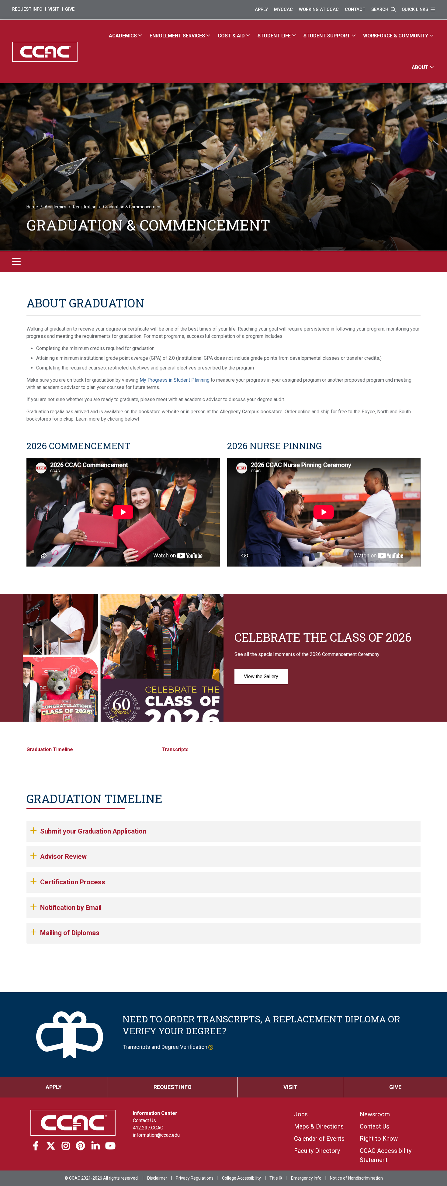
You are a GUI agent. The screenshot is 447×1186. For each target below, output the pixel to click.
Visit (53, 9)
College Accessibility (241, 1178)
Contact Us (144, 1120)
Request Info (27, 9)
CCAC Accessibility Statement (385, 1155)
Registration (84, 206)
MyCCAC (283, 9)
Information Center (155, 1113)
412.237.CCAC (148, 1128)
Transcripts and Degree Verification (165, 1047)
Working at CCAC (319, 9)
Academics (55, 206)
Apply (261, 9)
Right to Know (379, 1138)
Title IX (275, 1178)
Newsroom (375, 1114)
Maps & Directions (319, 1126)
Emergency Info (306, 1178)
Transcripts (175, 749)
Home (32, 206)
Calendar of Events (319, 1138)
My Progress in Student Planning (175, 380)
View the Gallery (261, 676)
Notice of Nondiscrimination (356, 1178)
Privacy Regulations (194, 1178)
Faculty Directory (317, 1150)
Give (69, 9)
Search (380, 9)
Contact (355, 9)
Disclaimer (157, 1178)
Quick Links (415, 9)
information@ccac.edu (156, 1135)
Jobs (301, 1114)
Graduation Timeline (49, 749)
